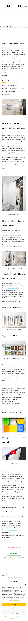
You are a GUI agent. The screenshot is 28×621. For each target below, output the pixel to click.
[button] (25, 584)
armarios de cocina (13, 288)
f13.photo (21, 88)
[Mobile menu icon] (25, 5)
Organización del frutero (10, 336)
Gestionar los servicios (14, 600)
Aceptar (14, 604)
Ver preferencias (14, 613)
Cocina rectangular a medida (13, 43)
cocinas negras (12, 530)
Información (6, 81)
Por (13, 577)
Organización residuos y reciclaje (13, 412)
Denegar (14, 609)
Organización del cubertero (11, 307)
